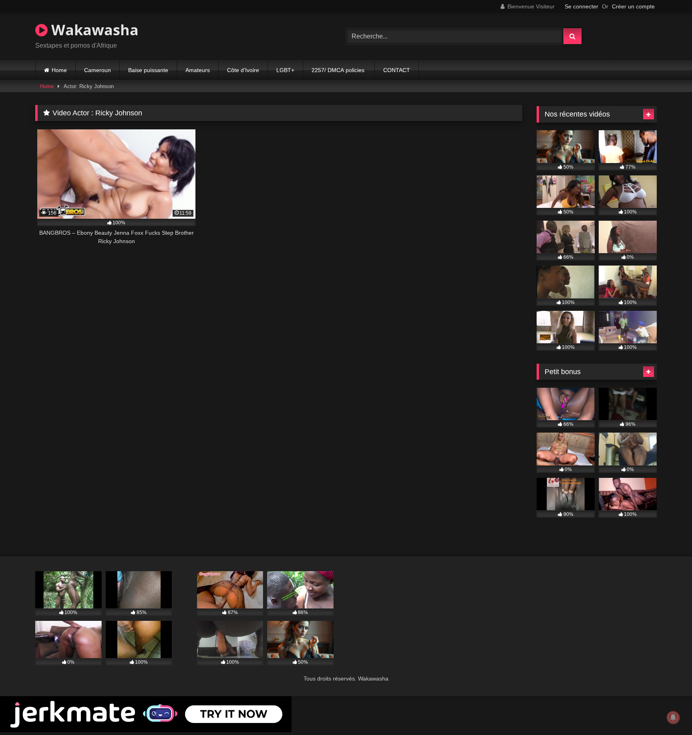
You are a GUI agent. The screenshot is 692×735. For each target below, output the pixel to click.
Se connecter (581, 6)
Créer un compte (633, 6)
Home (59, 70)
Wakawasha (93, 30)
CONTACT (396, 70)
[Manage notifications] (673, 717)
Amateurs (197, 70)
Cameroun (97, 70)
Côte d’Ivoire (243, 70)
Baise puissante (148, 70)
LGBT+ (285, 70)
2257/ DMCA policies (339, 70)
